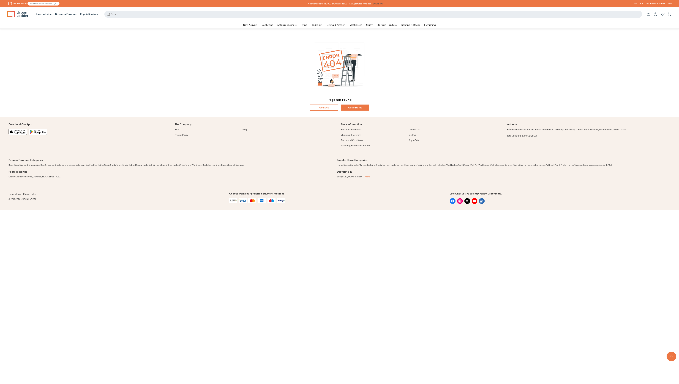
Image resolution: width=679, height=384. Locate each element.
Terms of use (15, 194)
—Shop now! (377, 4)
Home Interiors (43, 14)
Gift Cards (638, 3)
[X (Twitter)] (467, 203)
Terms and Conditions (352, 140)
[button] (55, 3)
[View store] (648, 14)
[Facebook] (453, 203)
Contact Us (414, 129)
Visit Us (412, 135)
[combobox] (41, 3)
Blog (244, 129)
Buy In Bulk (414, 140)
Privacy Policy (181, 135)
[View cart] (670, 14)
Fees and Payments (351, 129)
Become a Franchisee (655, 3)
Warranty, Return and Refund (355, 145)
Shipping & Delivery (351, 135)
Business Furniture (66, 14)
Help (670, 3)
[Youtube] (474, 203)
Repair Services (89, 14)
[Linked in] (482, 203)
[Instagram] (460, 203)
